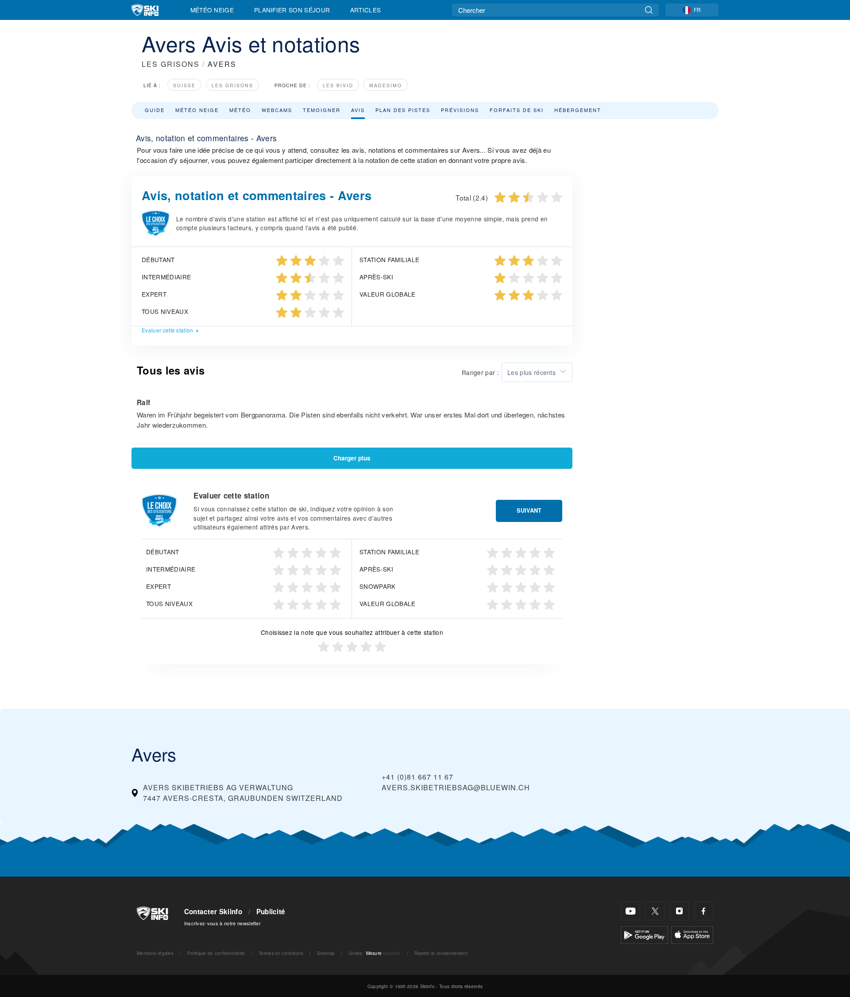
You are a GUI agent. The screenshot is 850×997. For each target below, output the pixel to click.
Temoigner (321, 109)
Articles (365, 9)
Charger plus (352, 458)
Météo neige (197, 109)
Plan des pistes (402, 109)
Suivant (529, 510)
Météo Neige (212, 9)
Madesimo (385, 85)
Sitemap (326, 953)
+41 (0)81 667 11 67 (417, 777)
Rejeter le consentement (441, 953)
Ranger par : (480, 372)
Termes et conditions (281, 953)
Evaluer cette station (167, 330)
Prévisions (460, 109)
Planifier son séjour (292, 9)
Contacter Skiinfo (213, 911)
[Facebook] (703, 910)
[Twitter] (655, 910)
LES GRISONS (171, 64)
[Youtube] (630, 910)
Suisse (184, 85)
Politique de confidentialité (216, 953)
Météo (240, 109)
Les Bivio (338, 85)
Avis (358, 109)
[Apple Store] (692, 934)
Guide (155, 109)
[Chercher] (649, 10)
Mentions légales (155, 953)
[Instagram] (679, 910)
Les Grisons (232, 85)
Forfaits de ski (517, 109)
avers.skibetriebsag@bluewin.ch (456, 787)
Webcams (277, 109)
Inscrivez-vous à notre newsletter (222, 923)
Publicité (271, 911)
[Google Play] (644, 934)
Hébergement (577, 109)
